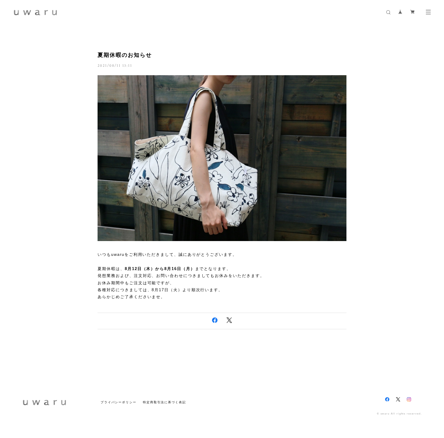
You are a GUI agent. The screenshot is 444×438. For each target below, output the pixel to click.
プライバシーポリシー (119, 402)
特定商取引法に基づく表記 (164, 402)
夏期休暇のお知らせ (125, 55)
